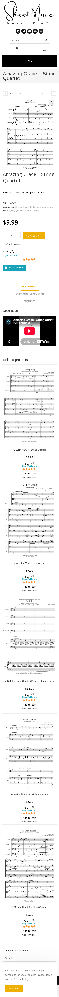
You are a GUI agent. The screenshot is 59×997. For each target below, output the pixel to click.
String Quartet (46, 207)
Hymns (18, 207)
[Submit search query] (46, 40)
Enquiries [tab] (29, 301)
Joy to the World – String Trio (29, 563)
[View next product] (53, 93)
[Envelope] (29, 31)
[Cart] (44, 50)
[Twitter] (23, 31)
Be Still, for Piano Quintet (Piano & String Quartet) (29, 681)
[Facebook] (18, 31)
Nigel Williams (10, 255)
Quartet (19, 211)
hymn (11, 211)
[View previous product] (5, 93)
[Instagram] (41, 31)
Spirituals (27, 207)
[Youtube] (35, 31)
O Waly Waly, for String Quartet (29, 449)
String (36, 207)
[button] (51, 102)
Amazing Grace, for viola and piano (29, 794)
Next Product (45, 93)
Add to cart (34, 235)
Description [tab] (29, 287)
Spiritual (28, 211)
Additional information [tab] (29, 294)
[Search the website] (29, 40)
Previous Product (16, 93)
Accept (14, 988)
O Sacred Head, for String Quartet (29, 907)
